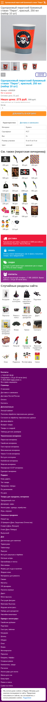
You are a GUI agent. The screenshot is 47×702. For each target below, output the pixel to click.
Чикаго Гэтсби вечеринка (10, 454)
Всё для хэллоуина (16, 300)
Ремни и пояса (16, 316)
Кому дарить (5, 479)
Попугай (16, 346)
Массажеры (5, 565)
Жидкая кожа (6, 572)
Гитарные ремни (7, 661)
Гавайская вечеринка (9, 443)
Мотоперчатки (6, 650)
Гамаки (3, 579)
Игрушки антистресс (8, 607)
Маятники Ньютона (8, 604)
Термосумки (5, 544)
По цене (4, 493)
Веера (16, 330)
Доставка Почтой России (10, 396)
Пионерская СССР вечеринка (12, 468)
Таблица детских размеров (11, 432)
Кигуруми (5, 299)
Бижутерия (5, 679)
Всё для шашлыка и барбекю (27, 301)
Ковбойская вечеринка (9, 461)
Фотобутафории (27, 362)
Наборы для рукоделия (26, 316)
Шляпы (3, 636)
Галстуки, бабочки (8, 629)
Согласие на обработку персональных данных (18, 418)
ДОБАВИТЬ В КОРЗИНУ (24, 113)
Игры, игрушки (6, 511)
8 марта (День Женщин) (10, 526)
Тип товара (5, 482)
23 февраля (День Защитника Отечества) (16, 522)
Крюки (26, 330)
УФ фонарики (6, 586)
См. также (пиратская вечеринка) (23, 151)
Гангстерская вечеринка (10, 447)
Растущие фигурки (8, 600)
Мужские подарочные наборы (37, 348)
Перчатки (5, 316)
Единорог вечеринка (8, 471)
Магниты (4, 583)
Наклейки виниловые (9, 614)
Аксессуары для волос (9, 672)
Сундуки (6, 346)
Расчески (4, 668)
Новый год (5, 519)
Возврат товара (7, 425)
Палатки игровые (7, 590)
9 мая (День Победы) (9, 529)
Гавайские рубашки (8, 622)
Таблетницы (5, 548)
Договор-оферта (7, 421)
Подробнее (27, 698)
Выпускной (5, 533)
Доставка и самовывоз (29, 123)
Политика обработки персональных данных (17, 414)
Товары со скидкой (8, 428)
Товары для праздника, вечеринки (5, 332)
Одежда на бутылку (27, 347)
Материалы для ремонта (10, 576)
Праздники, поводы (8, 486)
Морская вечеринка (8, 464)
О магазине (5, 389)
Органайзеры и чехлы (9, 562)
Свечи (37, 362)
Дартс (37, 316)
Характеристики (9, 123)
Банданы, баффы (7, 658)
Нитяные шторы (7, 558)
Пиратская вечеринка (9, 440)
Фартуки (4, 551)
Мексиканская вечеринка (10, 450)
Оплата (3, 400)
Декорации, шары (7, 504)
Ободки (3, 640)
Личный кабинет (7, 411)
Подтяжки (37, 299)
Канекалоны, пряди (8, 665)
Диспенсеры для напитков (11, 541)
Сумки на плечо (7, 686)
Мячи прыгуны (6, 597)
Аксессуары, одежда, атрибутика (13, 507)
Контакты (4, 403)
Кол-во (3, 105)
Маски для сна (6, 675)
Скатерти (37, 330)
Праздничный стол (8, 500)
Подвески (16, 362)
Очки (6, 362)
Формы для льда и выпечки (11, 569)
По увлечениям (6, 489)
